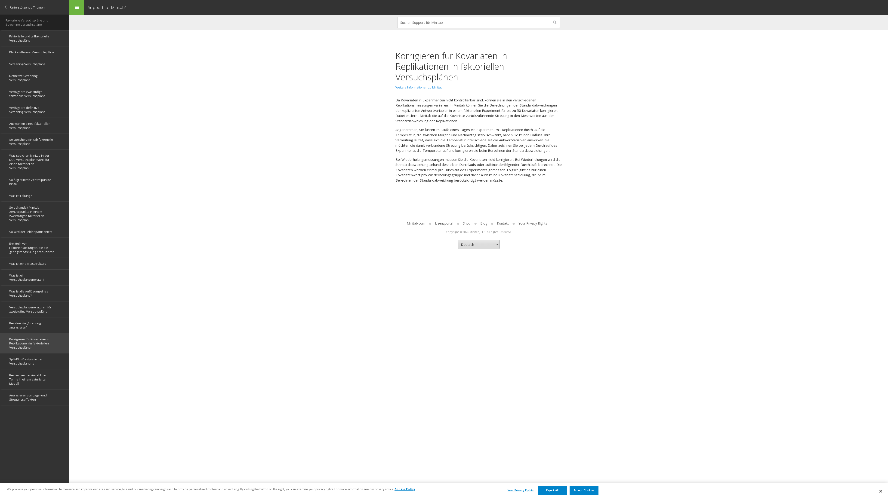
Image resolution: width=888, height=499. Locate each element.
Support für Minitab (107, 7)
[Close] (881, 491)
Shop (467, 223)
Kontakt (503, 223)
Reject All (552, 490)
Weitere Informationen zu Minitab (419, 87)
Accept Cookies (584, 490)
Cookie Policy (405, 489)
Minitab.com (416, 223)
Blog (483, 223)
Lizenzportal (444, 223)
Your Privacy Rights (521, 490)
